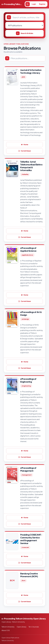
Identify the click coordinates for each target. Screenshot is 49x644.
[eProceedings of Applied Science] (12, 255)
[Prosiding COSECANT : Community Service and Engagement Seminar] (12, 541)
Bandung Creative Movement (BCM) (29, 575)
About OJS (6, 630)
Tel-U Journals (34, 627)
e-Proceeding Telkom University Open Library (12, 4)
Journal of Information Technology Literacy (30, 71)
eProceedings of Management (28, 469)
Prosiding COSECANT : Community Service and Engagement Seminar (31, 539)
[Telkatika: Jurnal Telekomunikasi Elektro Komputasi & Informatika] (12, 168)
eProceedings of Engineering (28, 380)
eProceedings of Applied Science (28, 249)
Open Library (21, 627)
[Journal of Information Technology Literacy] (12, 77)
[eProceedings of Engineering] (12, 385)
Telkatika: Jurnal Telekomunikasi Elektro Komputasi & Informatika (31, 166)
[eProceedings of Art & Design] (12, 319)
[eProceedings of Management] (12, 474)
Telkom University (8, 627)
